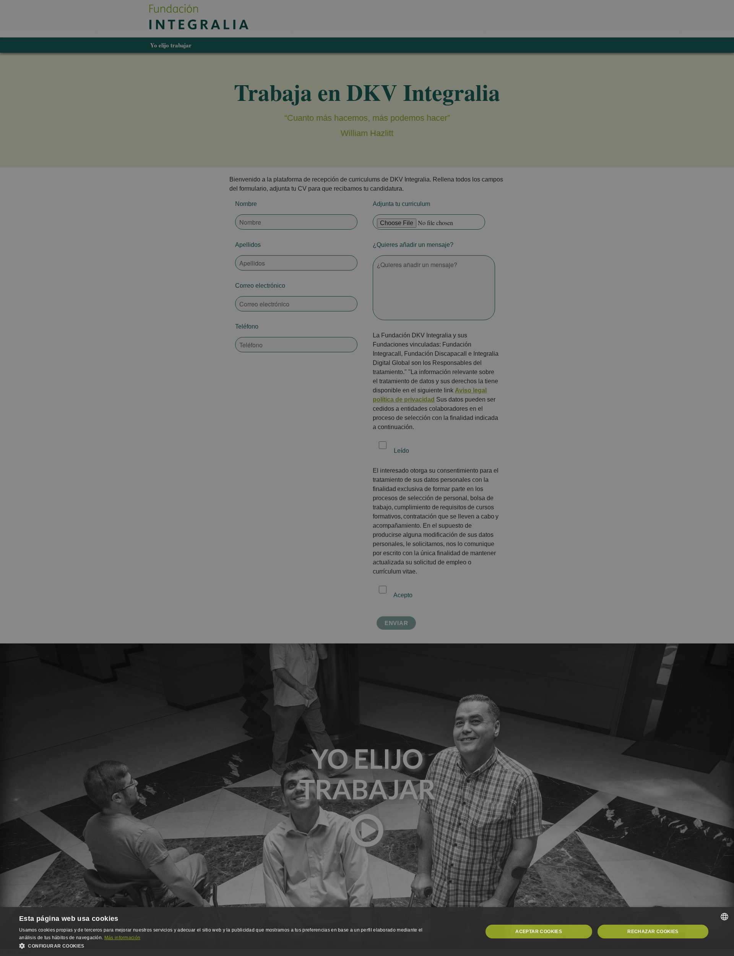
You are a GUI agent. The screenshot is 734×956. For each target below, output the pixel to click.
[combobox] (724, 916)
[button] (229, 946)
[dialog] (367, 931)
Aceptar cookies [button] (538, 931)
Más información (122, 937)
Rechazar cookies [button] (652, 931)
